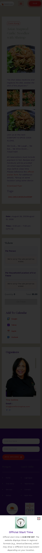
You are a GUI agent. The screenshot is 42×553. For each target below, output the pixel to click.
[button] (39, 518)
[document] (21, 276)
